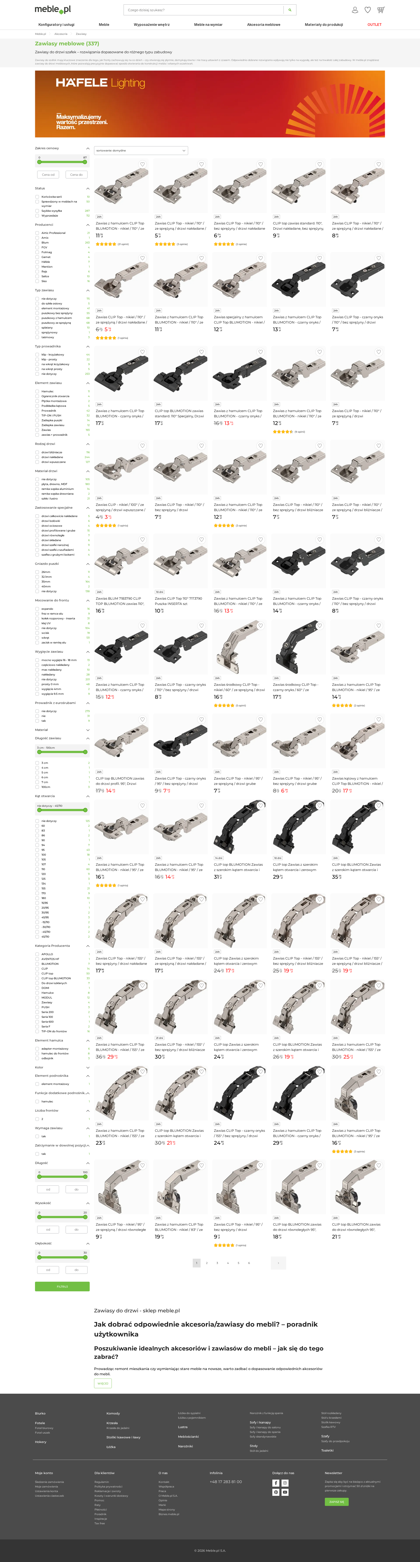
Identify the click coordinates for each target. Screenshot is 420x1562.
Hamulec (66, 391)
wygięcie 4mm (66, 689)
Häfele (66, 261)
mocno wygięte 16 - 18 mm (66, 660)
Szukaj (290, 10)
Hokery (40, 1442)
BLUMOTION (66, 963)
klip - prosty (66, 359)
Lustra (182, 1427)
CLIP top (66, 973)
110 (66, 869)
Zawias (66, 430)
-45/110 (66, 931)
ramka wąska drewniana (66, 493)
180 (66, 898)
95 (66, 849)
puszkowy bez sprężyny (66, 313)
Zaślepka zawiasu (66, 425)
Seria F (66, 1026)
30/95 (66, 912)
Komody (113, 1413)
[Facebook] (275, 1483)
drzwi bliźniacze (66, 452)
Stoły (254, 1446)
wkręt (66, 637)
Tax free (99, 1523)
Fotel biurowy (44, 1428)
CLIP (66, 968)
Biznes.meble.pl (169, 1514)
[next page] (278, 1263)
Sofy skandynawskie (263, 1436)
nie (66, 716)
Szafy (325, 1436)
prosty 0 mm (66, 684)
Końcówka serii (66, 196)
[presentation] (41, 104)
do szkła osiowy (66, 303)
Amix (66, 237)
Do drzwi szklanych (66, 983)
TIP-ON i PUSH (66, 415)
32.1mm (66, 576)
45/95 (66, 917)
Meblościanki (188, 1437)
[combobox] (141, 150)
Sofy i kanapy (260, 1422)
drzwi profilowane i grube (66, 530)
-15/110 (66, 922)
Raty (97, 1505)
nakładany (66, 674)
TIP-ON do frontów (66, 1031)
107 (66, 864)
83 (66, 830)
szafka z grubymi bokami (66, 554)
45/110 (66, 936)
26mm (66, 572)
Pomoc (99, 1500)
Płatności (100, 1509)
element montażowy (66, 308)
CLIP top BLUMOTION (66, 978)
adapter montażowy (66, 1048)
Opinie (163, 1500)
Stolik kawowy (330, 1422)
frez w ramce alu (66, 613)
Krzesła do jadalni (118, 1428)
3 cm (66, 762)
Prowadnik (66, 410)
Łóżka (111, 1447)
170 (66, 893)
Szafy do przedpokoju (335, 1441)
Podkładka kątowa (66, 405)
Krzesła (112, 1423)
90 (66, 840)
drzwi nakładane (66, 457)
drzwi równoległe (66, 535)
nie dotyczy (66, 298)
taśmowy (66, 337)
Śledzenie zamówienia (49, 1482)
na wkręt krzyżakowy (66, 364)
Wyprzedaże (66, 215)
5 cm (66, 772)
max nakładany (66, 669)
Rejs (66, 271)
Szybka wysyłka (66, 210)
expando (66, 608)
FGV (66, 247)
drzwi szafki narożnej (66, 545)
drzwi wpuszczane (66, 462)
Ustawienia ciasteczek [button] (49, 1495)
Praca (162, 1491)
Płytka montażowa (66, 401)
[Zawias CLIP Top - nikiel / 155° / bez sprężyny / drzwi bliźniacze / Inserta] (180, 1006)
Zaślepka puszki (66, 420)
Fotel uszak (42, 1432)
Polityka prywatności (108, 1486)
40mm (66, 586)
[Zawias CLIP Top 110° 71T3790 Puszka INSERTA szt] (180, 560)
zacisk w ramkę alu (66, 642)
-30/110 (66, 927)
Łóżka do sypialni (189, 1413)
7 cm (66, 782)
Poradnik (100, 1514)
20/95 (66, 907)
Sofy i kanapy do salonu (265, 1427)
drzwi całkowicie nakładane (66, 516)
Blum (66, 242)
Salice (66, 276)
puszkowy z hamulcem (66, 318)
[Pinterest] (275, 1492)
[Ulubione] (368, 10)
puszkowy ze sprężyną (66, 322)
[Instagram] (285, 1483)
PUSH (66, 1007)
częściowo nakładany (66, 664)
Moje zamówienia (46, 1486)
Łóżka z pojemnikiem (192, 1417)
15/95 (66, 903)
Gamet (66, 257)
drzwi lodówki (66, 520)
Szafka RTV (328, 1427)
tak (66, 720)
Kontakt (164, 1482)
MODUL (66, 997)
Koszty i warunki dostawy (111, 1495)
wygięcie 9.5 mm (66, 693)
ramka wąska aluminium (66, 488)
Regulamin (101, 1482)
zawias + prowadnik (66, 434)
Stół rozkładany (331, 1413)
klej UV (66, 623)
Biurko (40, 1413)
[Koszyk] (381, 10)
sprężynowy (66, 332)
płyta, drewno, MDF (66, 484)
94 (66, 845)
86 (66, 835)
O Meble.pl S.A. (168, 1495)
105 (66, 859)
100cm (66, 787)
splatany (66, 327)
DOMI (66, 988)
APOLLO (66, 954)
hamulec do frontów (66, 1053)
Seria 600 (66, 1021)
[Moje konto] (355, 10)
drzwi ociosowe (66, 525)
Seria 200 (66, 1012)
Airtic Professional (66, 233)
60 (66, 825)
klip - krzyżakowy (66, 354)
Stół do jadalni (259, 1450)
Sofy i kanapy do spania (265, 1432)
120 (66, 874)
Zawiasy (66, 1002)
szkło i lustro (66, 498)
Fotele (40, 1423)
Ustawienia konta (46, 1491)
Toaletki (327, 1450)
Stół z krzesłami (331, 1417)
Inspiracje (100, 1518)
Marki (162, 1505)
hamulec (66, 1101)
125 (66, 878)
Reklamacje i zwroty (107, 1491)
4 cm (66, 767)
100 (66, 854)
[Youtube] (285, 1492)
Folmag (66, 252)
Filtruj (62, 1286)
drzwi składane (66, 540)
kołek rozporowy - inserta (66, 618)
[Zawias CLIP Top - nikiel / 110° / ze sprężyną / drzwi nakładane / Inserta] (357, 185)
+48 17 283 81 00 (226, 1482)
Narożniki (185, 1446)
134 (66, 883)
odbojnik (66, 1058)
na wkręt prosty (66, 369)
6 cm (66, 777)
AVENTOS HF (66, 959)
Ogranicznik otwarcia (66, 396)
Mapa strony (167, 1509)
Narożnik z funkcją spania (266, 1413)
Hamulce (66, 992)
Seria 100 (66, 1016)
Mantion (66, 266)
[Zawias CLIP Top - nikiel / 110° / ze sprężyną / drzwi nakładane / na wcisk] (121, 279)
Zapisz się (336, 1501)
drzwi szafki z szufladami (66, 549)
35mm (66, 581)
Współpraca (166, 1486)
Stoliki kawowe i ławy (123, 1437)
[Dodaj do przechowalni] (142, 164)
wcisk (66, 632)
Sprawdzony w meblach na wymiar (66, 204)
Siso (66, 281)
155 (66, 888)
